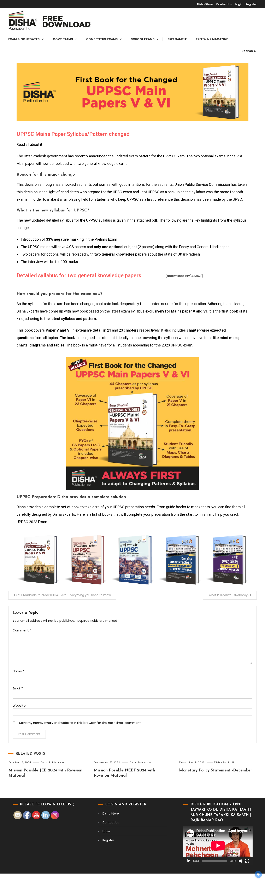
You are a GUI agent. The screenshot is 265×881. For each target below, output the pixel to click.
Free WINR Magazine (212, 39)
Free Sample (177, 39)
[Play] (189, 861)
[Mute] (240, 861)
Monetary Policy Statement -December (215, 770)
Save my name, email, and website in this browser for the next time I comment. (80, 722)
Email (18, 688)
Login (238, 4)
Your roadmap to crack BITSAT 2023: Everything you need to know (63, 595)
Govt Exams (63, 39)
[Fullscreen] (247, 861)
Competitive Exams (102, 39)
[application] (218, 845)
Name (18, 671)
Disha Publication (52, 762)
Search (247, 51)
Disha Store (205, 4)
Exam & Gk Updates (24, 39)
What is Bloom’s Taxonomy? (228, 595)
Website (19, 705)
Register (251, 4)
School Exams (142, 39)
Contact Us (224, 4)
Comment (22, 630)
